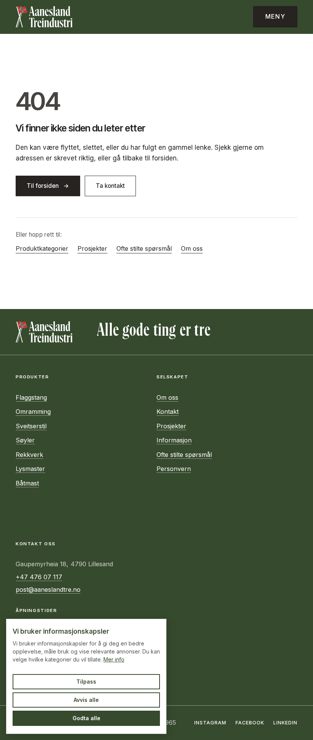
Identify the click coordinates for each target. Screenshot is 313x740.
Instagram (210, 723)
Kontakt (167, 411)
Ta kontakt (110, 185)
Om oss (192, 248)
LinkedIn (285, 723)
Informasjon (174, 440)
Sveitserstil (31, 426)
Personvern (173, 469)
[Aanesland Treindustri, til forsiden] (44, 16)
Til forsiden (43, 185)
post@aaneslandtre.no (48, 589)
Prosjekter (92, 248)
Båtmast (27, 483)
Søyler (25, 440)
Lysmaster (30, 469)
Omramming (33, 411)
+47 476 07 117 (39, 577)
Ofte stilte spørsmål (144, 248)
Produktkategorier (42, 248)
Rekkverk (29, 454)
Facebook (250, 723)
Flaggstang (31, 397)
